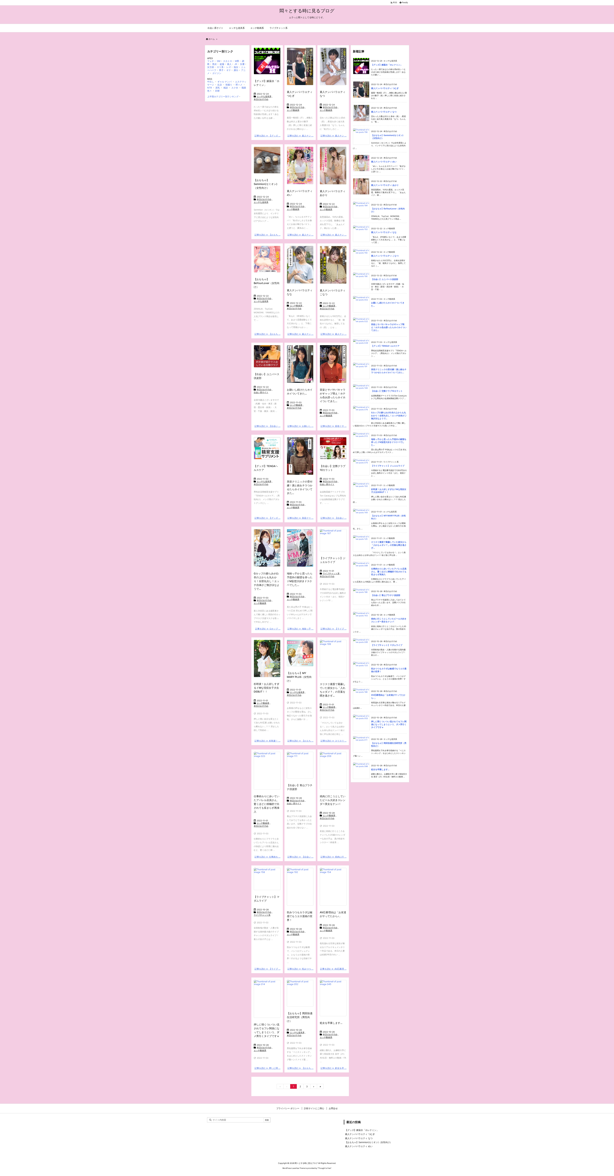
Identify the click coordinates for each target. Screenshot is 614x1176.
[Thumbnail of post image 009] (333, 265)
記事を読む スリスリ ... (333, 740)
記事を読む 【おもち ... (267, 234)
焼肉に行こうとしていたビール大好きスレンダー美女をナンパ (332, 800)
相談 (225, 87)
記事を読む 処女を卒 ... (333, 1068)
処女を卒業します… (331, 1022)
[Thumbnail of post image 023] (267, 448)
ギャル (220, 81)
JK (235, 64)
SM (218, 61)
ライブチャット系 (331, 573)
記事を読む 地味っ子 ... (300, 628)
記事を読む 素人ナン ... (300, 135)
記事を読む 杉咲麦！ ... (267, 740)
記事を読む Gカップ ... (267, 628)
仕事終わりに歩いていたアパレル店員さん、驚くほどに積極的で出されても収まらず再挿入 (266, 804)
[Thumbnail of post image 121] (267, 999)
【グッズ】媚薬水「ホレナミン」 (386, 64)
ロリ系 (220, 67)
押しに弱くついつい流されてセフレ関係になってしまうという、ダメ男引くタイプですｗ (388, 724)
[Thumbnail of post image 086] (300, 993)
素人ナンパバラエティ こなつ (385, 255)
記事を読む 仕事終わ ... (267, 856)
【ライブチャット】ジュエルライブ (387, 465)
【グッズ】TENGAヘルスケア (385, 346)
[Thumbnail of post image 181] (267, 548)
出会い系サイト (261, 392)
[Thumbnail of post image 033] (267, 160)
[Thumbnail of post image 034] (267, 259)
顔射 (217, 90)
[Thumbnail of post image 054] (333, 448)
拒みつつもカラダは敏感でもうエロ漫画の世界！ (299, 916)
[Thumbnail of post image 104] (267, 356)
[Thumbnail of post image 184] (300, 364)
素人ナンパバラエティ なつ (384, 111)
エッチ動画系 (293, 110)
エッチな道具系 (264, 96)
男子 (221, 70)
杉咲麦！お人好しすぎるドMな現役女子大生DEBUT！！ (266, 687)
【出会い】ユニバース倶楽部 (384, 279)
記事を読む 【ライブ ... (333, 628)
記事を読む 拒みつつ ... (300, 968)
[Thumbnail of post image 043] (333, 364)
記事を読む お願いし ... (300, 426)
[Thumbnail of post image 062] (300, 887)
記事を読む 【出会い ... (267, 426)
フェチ (210, 61)
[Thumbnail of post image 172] (300, 456)
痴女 (236, 67)
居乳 (217, 87)
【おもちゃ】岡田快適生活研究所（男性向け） (299, 1017)
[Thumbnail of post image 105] (267, 879)
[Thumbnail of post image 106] (333, 887)
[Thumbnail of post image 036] (300, 66)
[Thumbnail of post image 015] (267, 61)
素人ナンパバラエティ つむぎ (385, 88)
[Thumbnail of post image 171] (267, 658)
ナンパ (228, 81)
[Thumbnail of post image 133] (300, 265)
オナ (228, 70)
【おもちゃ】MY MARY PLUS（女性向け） (299, 676)
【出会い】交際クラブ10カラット (387, 391)
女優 (242, 64)
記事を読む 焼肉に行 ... (333, 856)
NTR (209, 87)
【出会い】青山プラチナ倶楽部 (385, 595)
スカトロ (227, 61)
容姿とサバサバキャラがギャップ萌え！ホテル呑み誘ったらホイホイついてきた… (388, 327)
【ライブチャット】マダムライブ (386, 645)
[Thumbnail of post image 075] (333, 540)
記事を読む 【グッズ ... (267, 135)
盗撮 (222, 64)
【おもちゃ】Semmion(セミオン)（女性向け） (265, 184)
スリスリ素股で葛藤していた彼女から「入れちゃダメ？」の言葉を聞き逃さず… (388, 545)
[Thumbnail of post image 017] (333, 66)
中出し (210, 81)
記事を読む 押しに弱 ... (267, 1068)
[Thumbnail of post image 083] (267, 771)
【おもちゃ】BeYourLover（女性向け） (266, 283)
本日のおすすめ (261, 99)
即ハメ (239, 84)
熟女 (214, 64)
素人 (229, 64)
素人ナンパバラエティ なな (384, 232)
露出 (236, 70)
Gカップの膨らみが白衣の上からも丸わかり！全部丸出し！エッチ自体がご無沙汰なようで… (266, 581)
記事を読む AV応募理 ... (333, 968)
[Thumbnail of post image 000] (333, 165)
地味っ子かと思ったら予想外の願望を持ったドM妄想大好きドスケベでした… (388, 442)
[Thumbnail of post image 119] (300, 548)
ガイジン (216, 73)
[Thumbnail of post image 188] (333, 998)
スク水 (234, 87)
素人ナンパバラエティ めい (384, 161)
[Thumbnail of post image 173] (300, 165)
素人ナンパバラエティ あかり (385, 185)
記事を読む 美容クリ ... (300, 518)
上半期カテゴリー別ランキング (223, 96)
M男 (237, 61)
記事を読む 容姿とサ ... (333, 426)
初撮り (228, 84)
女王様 (210, 67)
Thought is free (324, 1168)
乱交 (219, 84)
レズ (228, 67)
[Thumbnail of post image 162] (333, 771)
